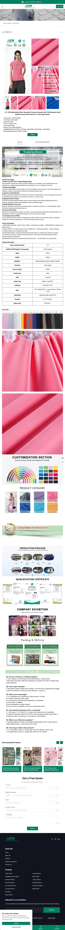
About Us (7, 855)
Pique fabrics (9, 895)
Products (9, 23)
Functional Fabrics (37, 885)
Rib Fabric (8, 892)
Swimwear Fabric (10, 879)
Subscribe (51, 910)
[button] (57, 742)
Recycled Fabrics (10, 882)
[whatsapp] (63, 458)
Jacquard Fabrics (10, 888)
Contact (57, 928)
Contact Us (8, 864)
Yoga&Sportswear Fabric (12, 876)
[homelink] (12, 839)
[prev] (3, 102)
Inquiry (32, 134)
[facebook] (52, 839)
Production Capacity (11, 861)
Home (7, 852)
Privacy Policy (51, 918)
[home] (30, 6)
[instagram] (56, 839)
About (40, 928)
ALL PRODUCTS (7, 32)
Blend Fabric (35, 888)
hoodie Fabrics (36, 873)
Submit (32, 828)
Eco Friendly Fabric (10, 885)
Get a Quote (59, 6)
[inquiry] (63, 462)
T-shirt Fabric (8, 873)
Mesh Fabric (16, 23)
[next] (60, 102)
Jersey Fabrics (36, 879)
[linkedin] (59, 839)
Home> (5, 23)
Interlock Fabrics (37, 882)
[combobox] (9, 795)
